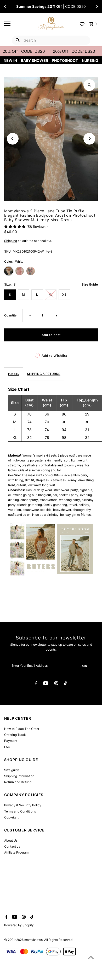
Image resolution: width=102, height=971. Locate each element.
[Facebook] (36, 683)
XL (51, 294)
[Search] (18, 40)
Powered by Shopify (19, 925)
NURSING (90, 60)
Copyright (11, 817)
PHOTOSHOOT (65, 60)
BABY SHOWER (34, 60)
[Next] (97, 6)
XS (64, 294)
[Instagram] (56, 683)
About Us (11, 840)
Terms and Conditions (20, 811)
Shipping (10, 241)
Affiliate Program (16, 852)
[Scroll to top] (91, 957)
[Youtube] (45, 683)
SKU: (8, 251)
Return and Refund (17, 782)
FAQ (7, 747)
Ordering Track (15, 735)
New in (10, 60)
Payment (10, 741)
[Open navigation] (19, 23)
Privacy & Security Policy (22, 805)
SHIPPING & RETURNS (43, 374)
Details (13, 374)
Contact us (12, 846)
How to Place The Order (21, 729)
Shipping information (19, 776)
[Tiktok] (65, 683)
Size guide (11, 770)
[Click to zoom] (89, 85)
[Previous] (5, 6)
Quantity (10, 315)
